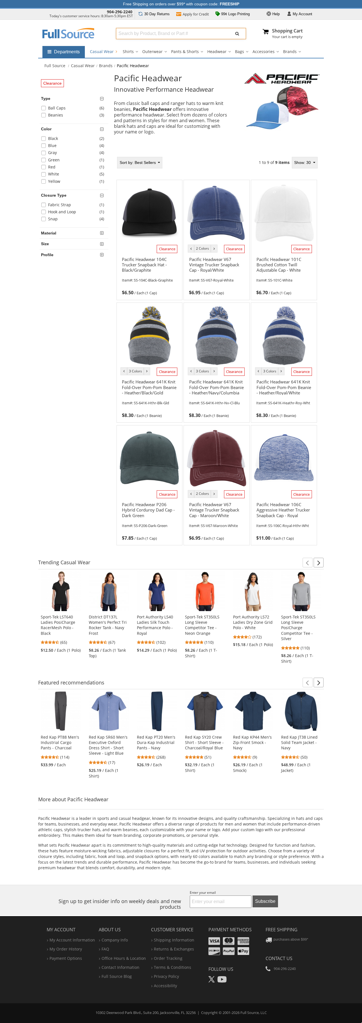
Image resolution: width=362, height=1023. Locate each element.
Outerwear (152, 51)
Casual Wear (102, 51)
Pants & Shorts (185, 51)
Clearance (52, 83)
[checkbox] (75, 108)
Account (302, 14)
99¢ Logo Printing (235, 14)
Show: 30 (303, 162)
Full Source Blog (117, 976)
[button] (308, 562)
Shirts (128, 51)
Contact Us (279, 958)
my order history (65, 949)
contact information (120, 967)
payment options (65, 958)
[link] (149, 275)
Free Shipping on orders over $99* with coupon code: (181, 4)
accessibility (165, 985)
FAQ (105, 949)
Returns (157, 14)
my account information (72, 940)
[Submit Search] (237, 33)
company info (115, 940)
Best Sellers (138, 162)
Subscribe (265, 901)
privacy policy (166, 976)
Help (275, 14)
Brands (290, 51)
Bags (239, 51)
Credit (196, 14)
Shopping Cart (287, 31)
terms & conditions (172, 967)
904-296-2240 (119, 11)
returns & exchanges (174, 949)
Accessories (264, 51)
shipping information (174, 940)
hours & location (124, 958)
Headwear (217, 51)
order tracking (168, 958)
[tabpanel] (217, 351)
